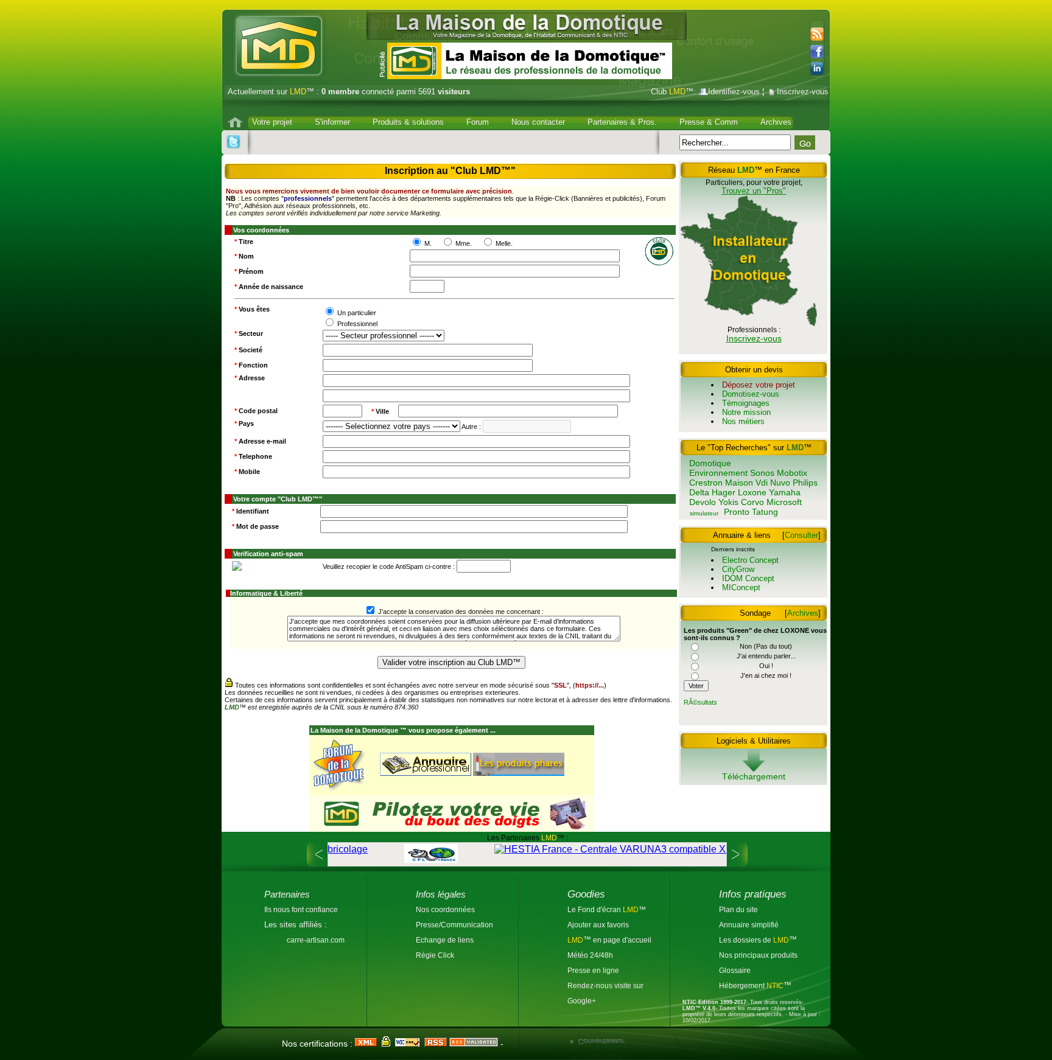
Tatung (765, 512)
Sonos (762, 473)
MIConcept (741, 587)
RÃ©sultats (700, 702)
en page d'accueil (621, 940)
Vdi (762, 482)
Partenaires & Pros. (622, 122)
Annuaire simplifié (749, 925)
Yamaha (785, 492)
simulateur (704, 513)
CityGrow (738, 569)
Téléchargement (753, 776)
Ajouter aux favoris (598, 925)
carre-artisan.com (316, 940)
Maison (739, 482)
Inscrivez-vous (803, 91)
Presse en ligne (593, 970)
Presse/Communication (454, 925)
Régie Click (435, 955)
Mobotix (792, 473)
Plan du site (738, 909)
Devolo (702, 502)
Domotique (710, 463)
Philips (805, 482)
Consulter (801, 535)
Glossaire (735, 970)
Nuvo (780, 482)
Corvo (752, 502)
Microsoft (784, 502)
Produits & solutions (408, 122)
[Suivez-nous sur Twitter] (233, 142)
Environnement (718, 473)
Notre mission (746, 412)
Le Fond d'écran (595, 909)
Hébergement (742, 985)
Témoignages (746, 403)
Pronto (736, 512)
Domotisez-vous (750, 394)
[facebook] (820, 52)
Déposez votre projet (758, 384)
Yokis (728, 502)
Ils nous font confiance (301, 909)
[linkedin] (820, 68)
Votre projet (272, 122)
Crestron (706, 482)
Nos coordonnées (445, 909)
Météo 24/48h (590, 955)
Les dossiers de (754, 940)
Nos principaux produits (758, 955)
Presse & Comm (708, 122)
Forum (477, 122)
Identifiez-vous (734, 91)
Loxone (752, 492)
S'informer (332, 122)
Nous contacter (538, 122)
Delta (699, 492)
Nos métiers (743, 421)
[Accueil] (236, 122)
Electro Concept (750, 560)
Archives (775, 122)
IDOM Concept (748, 578)
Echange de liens (445, 940)
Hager (723, 492)
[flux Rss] (815, 34)
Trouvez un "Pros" (753, 190)
